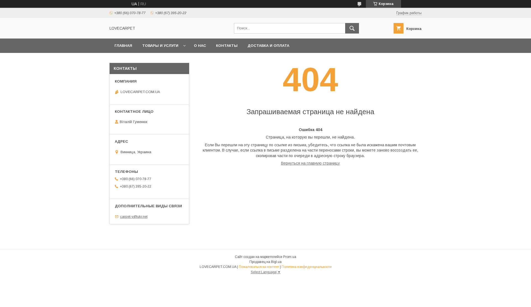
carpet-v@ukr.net (133, 216)
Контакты (227, 46)
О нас (200, 46)
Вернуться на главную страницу (310, 163)
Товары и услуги (160, 46)
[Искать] (352, 28)
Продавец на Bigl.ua (265, 262)
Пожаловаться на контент (259, 267)
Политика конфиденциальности (307, 267)
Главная (123, 46)
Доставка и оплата (268, 46)
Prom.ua (289, 257)
